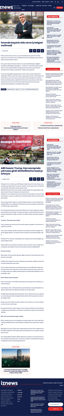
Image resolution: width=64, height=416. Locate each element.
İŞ (20, 89)
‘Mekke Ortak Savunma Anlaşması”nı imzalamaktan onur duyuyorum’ (53, 117)
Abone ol (55, 409)
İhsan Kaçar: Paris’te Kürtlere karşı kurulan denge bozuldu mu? (53, 41)
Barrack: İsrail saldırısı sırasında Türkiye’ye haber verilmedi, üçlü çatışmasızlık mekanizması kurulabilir (54, 60)
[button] (58, 2)
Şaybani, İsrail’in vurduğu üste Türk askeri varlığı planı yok (54, 36)
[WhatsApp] (42, 50)
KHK (24, 89)
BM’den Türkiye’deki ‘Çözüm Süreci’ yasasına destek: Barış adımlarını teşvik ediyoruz (54, 106)
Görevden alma (10, 89)
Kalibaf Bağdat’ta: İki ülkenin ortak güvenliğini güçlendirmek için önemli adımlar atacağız (54, 52)
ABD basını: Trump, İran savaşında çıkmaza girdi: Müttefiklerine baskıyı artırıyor (54, 22)
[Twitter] (62, 2)
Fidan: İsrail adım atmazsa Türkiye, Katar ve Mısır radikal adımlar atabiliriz (54, 101)
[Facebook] (30, 50)
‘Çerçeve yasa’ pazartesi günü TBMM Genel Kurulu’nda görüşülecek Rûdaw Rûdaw (54, 112)
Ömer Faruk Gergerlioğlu (32, 89)
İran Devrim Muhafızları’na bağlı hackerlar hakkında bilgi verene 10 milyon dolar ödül (54, 30)
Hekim (17, 89)
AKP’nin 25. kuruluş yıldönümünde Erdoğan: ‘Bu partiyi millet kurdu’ (53, 95)
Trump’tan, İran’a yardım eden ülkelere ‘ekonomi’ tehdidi (54, 47)
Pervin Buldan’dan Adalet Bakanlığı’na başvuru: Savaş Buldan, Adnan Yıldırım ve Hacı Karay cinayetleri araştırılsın (54, 82)
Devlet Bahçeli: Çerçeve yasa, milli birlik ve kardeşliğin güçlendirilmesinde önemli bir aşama (54, 89)
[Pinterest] (38, 50)
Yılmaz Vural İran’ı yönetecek (48, 128)
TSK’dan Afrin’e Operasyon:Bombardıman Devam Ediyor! (16, 128)
